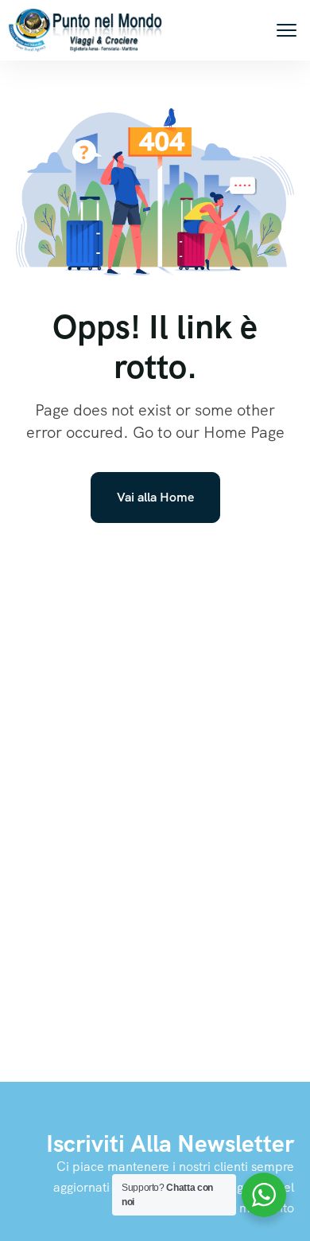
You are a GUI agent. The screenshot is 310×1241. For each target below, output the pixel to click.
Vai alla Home (155, 497)
